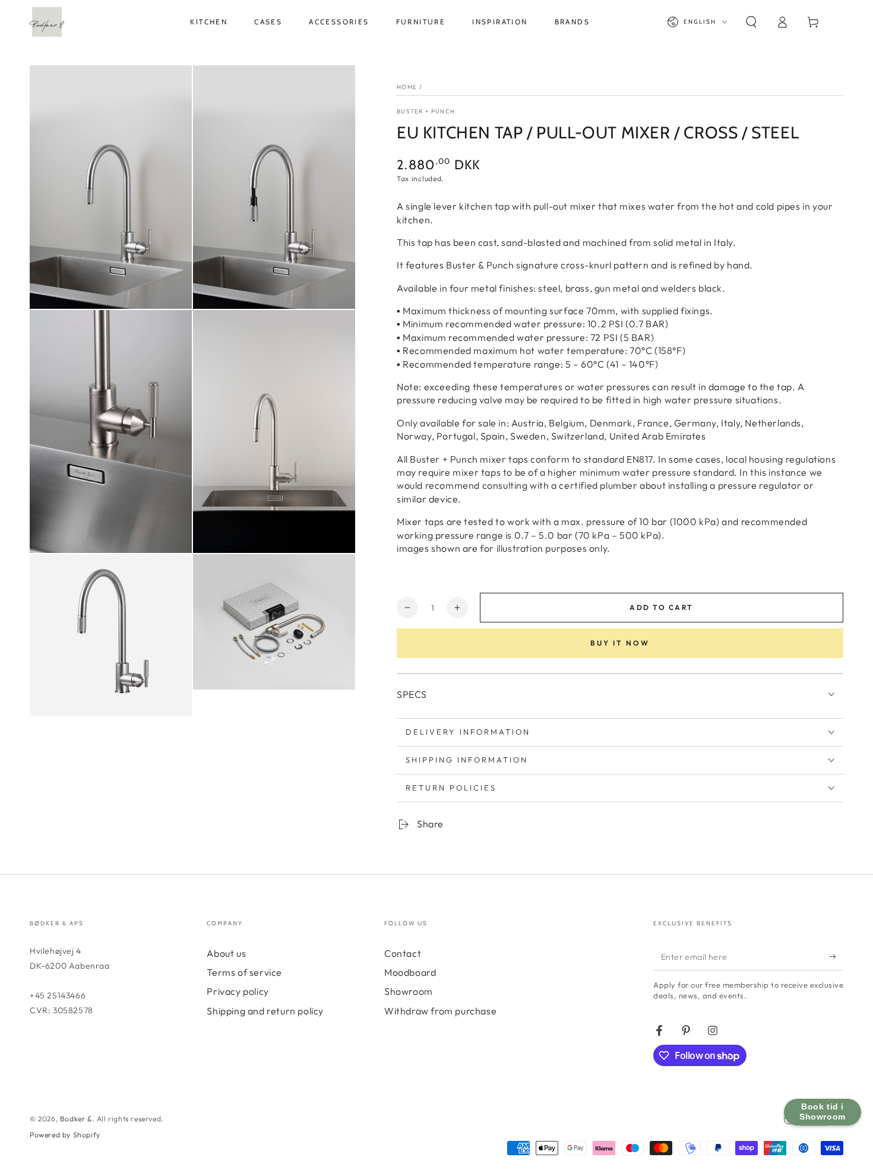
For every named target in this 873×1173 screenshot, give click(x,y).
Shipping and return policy (265, 1011)
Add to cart (661, 607)
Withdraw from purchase (440, 1011)
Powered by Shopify (65, 1134)
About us (226, 953)
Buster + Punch (426, 111)
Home (407, 87)
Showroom (408, 991)
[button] (751, 22)
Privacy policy (237, 991)
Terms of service (244, 972)
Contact (402, 953)
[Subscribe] (836, 957)
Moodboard (410, 972)
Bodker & (76, 1118)
